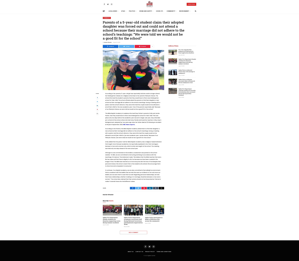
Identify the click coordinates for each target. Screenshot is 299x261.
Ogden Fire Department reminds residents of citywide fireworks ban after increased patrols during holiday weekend (187, 92)
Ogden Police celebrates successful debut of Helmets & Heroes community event (186, 81)
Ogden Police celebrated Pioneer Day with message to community (186, 71)
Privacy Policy (150, 251)
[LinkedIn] (97, 105)
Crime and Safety (145, 11)
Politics (132, 11)
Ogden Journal (151, 255)
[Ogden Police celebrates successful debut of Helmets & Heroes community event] (172, 82)
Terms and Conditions (164, 251)
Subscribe (191, 4)
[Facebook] (97, 97)
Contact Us (139, 251)
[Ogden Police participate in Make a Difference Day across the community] (154, 210)
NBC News (126, 124)
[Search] (195, 11)
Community (171, 11)
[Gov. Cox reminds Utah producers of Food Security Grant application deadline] (172, 52)
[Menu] (104, 11)
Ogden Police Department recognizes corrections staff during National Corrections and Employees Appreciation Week (133, 221)
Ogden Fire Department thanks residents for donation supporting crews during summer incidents (111, 220)
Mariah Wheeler (108, 42)
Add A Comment (133, 232)
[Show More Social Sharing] (152, 46)
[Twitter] (97, 101)
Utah (123, 11)
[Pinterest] (97, 109)
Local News (113, 11)
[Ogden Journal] (149, 4)
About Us (130, 251)
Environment (184, 11)
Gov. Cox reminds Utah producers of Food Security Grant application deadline (186, 51)
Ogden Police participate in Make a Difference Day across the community (154, 219)
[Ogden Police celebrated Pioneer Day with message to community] (172, 72)
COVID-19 (159, 11)
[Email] (97, 113)
